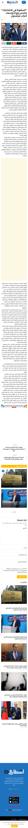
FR (23, 2)
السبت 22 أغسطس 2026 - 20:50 (19, 486)
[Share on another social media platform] (4, 43)
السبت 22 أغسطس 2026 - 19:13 (19, 506)
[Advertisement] (14, 219)
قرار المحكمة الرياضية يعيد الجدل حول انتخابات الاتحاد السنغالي (15, 483)
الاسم (25, 548)
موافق (14, 826)
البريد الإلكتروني (22, 555)
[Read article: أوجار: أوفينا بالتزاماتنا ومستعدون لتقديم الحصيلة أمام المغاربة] (14, 498)
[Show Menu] (2, 2)
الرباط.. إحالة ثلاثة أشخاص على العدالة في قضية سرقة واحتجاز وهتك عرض (15, 696)
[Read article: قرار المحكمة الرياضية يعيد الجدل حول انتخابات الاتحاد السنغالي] (14, 478)
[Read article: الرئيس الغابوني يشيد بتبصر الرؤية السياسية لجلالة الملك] (14, 710)
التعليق (24, 528)
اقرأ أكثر (6, 824)
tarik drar (20, 19)
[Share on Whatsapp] (9, 43)
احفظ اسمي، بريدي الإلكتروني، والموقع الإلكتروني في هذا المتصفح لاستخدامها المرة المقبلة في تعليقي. (15, 570)
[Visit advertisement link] (14, 406)
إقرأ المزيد (14, 512)
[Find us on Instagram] (12, 789)
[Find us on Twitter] (15, 789)
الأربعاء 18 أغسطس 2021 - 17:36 (17, 21)
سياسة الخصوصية (23, 819)
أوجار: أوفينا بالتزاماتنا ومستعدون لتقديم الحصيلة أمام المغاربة (15, 503)
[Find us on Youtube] (10, 789)
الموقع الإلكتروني (22, 562)
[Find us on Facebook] (18, 789)
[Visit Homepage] (12, 2)
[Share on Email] (14, 43)
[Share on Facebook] (24, 43)
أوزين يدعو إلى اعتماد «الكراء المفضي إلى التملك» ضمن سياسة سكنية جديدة (15, 667)
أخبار (3, 471)
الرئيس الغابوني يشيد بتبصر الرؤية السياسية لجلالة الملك (14, 725)
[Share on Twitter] (19, 43)
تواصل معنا (13, 819)
